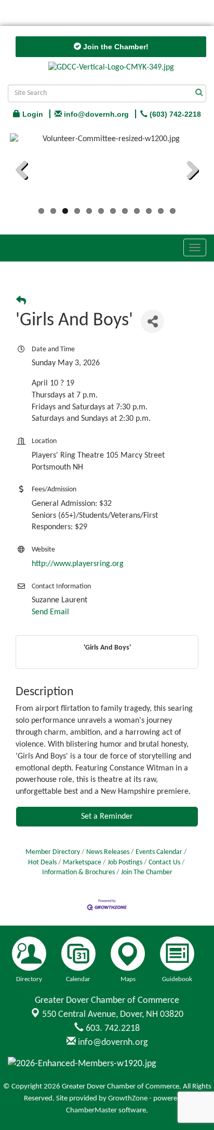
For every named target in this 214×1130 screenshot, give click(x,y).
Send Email (50, 612)
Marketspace (82, 862)
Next (188, 171)
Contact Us (164, 862)
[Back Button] (21, 302)
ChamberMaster (91, 1110)
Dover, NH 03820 (112, 1014)
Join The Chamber (146, 872)
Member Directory (52, 852)
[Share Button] (152, 321)
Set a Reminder (107, 816)
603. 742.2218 (112, 1028)
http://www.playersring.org (78, 564)
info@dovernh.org (112, 1043)
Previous (25, 171)
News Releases (107, 852)
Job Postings (125, 862)
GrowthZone (128, 1099)
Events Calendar (159, 852)
